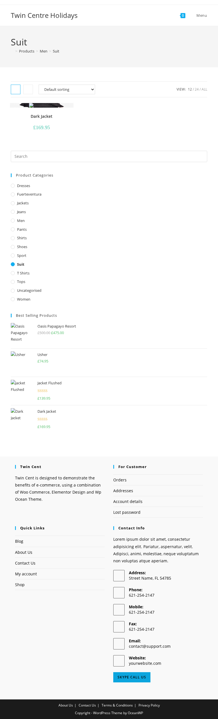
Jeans (21, 211)
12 (190, 89)
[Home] (12, 51)
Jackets (23, 203)
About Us (23, 552)
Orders (120, 480)
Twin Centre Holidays (44, 15)
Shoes (22, 246)
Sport (21, 255)
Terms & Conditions (117, 705)
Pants (22, 229)
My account (26, 574)
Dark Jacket (42, 116)
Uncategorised (29, 290)
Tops (21, 281)
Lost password (127, 512)
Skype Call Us (132, 677)
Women (23, 299)
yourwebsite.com (145, 663)
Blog (19, 541)
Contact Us (25, 563)
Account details (127, 501)
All (204, 89)
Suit (56, 51)
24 (197, 89)
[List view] (28, 89)
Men (21, 220)
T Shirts (23, 273)
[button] (52, 110)
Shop (20, 584)
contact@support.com (150, 646)
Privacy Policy (149, 705)
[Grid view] (15, 89)
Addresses (123, 490)
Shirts (22, 237)
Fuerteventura (29, 194)
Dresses (23, 185)
